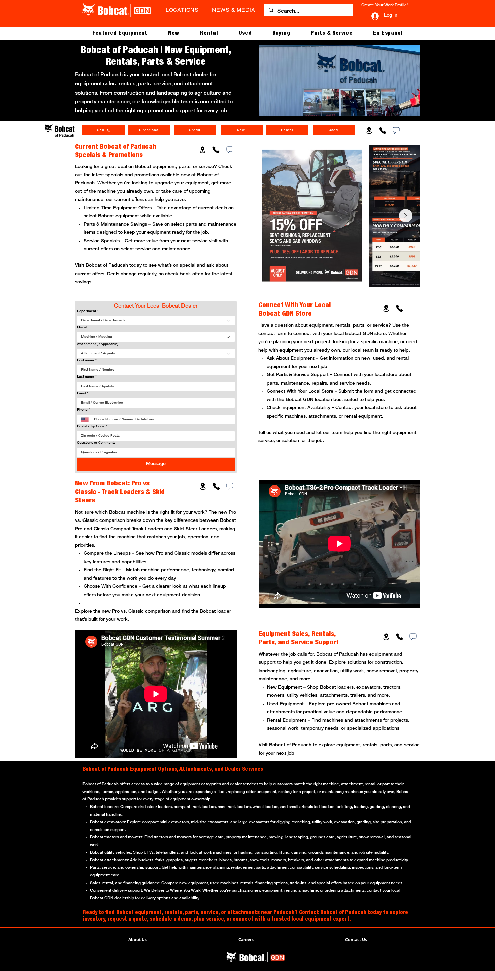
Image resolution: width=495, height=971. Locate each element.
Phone (83, 409)
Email (82, 393)
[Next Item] (405, 215)
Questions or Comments (96, 442)
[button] (119, 33)
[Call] (382, 130)
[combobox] (156, 320)
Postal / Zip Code (92, 426)
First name (87, 360)
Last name (87, 377)
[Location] (369, 130)
